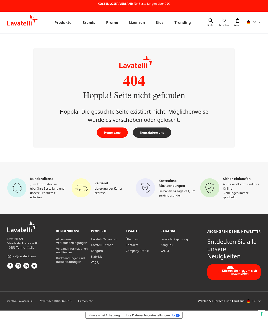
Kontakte (132, 245)
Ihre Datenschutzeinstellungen (148, 315)
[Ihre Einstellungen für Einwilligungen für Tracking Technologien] (261, 313)
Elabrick (96, 256)
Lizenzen (137, 22)
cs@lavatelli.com (24, 256)
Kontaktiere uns (152, 133)
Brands (88, 22)
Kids (160, 22)
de (254, 22)
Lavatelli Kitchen (102, 245)
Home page (112, 133)
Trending (182, 22)
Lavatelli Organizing (104, 239)
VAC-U (95, 262)
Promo (112, 22)
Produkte (63, 22)
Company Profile (137, 251)
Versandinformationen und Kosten (72, 250)
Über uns (132, 239)
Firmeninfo (85, 301)
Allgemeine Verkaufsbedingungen (71, 241)
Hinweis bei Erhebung (104, 315)
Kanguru (97, 251)
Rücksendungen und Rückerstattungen (70, 260)
